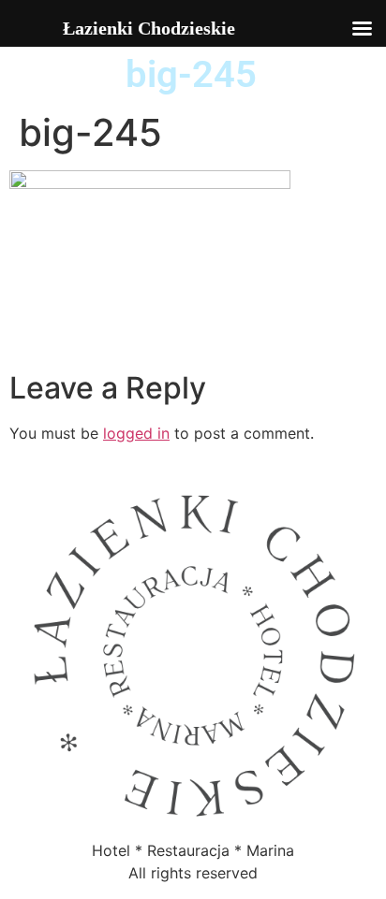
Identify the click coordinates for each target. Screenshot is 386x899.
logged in (136, 433)
